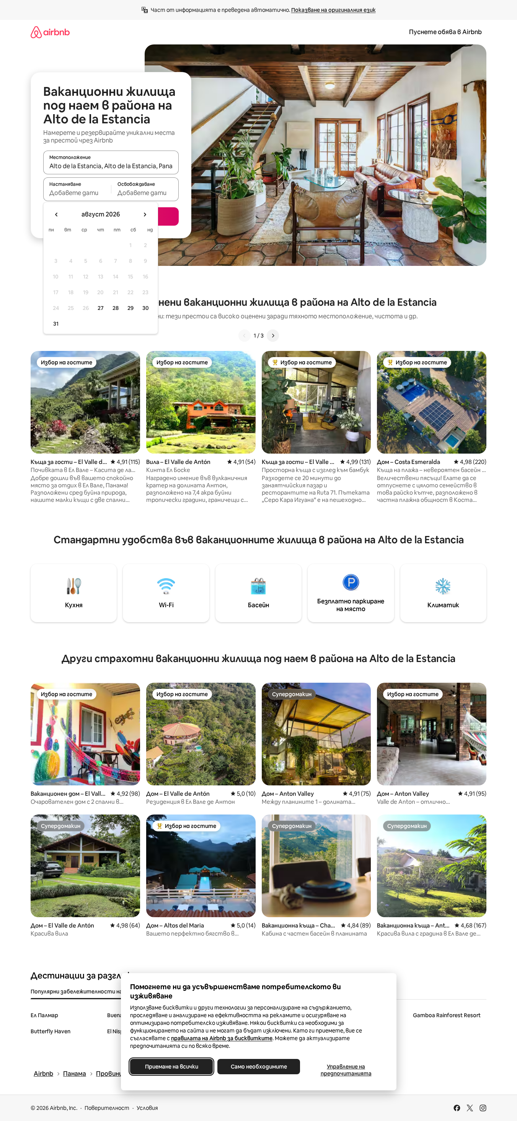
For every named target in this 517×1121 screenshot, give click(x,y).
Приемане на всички (171, 1066)
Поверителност (107, 1108)
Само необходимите (258, 1066)
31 (56, 323)
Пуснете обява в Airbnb (445, 32)
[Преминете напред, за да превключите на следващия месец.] (144, 214)
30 (145, 308)
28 (116, 308)
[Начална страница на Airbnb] (50, 32)
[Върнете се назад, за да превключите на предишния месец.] (56, 214)
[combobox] (111, 165)
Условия (147, 1108)
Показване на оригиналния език (333, 10)
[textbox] (77, 192)
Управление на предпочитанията (345, 1070)
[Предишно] (244, 335)
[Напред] (273, 335)
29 (130, 308)
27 (101, 308)
